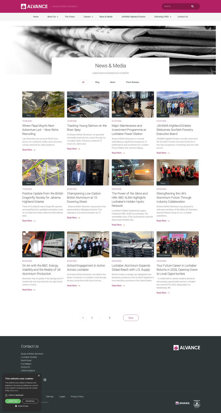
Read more (14, 390)
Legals (62, 396)
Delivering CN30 (161, 16)
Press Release (132, 82)
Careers (87, 16)
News (112, 82)
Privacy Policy (77, 396)
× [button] (39, 376)
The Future (70, 16)
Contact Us (183, 16)
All (83, 82)
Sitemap (49, 396)
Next (131, 318)
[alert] (22, 391)
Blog (97, 82)
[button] (21, 406)
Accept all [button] (13, 401)
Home (35, 16)
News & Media (106, 16)
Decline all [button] (30, 401)
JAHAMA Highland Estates (133, 16)
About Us (51, 16)
